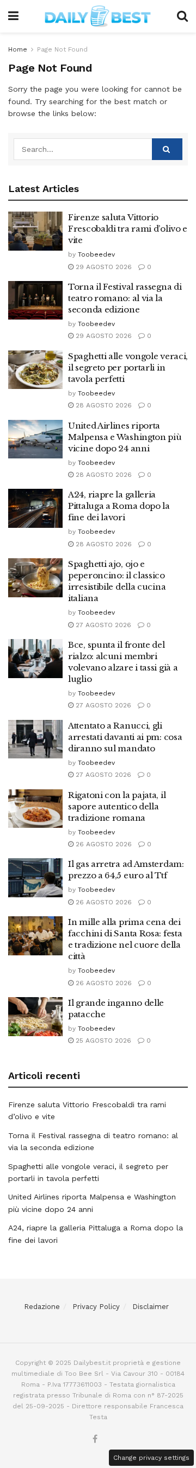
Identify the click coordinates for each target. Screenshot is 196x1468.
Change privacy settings (151, 1457)
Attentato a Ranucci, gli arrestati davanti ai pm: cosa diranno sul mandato (125, 737)
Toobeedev (96, 254)
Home (17, 49)
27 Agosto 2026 (102, 625)
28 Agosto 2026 (103, 405)
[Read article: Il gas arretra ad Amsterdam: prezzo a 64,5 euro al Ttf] (35, 877)
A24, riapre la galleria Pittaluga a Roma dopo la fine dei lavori (119, 505)
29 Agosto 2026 (103, 267)
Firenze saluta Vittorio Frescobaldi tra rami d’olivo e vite (127, 228)
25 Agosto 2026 (102, 1040)
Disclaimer (150, 1307)
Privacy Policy (96, 1307)
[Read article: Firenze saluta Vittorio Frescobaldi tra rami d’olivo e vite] (35, 231)
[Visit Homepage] (98, 16)
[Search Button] (182, 16)
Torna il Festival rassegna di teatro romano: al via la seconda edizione (124, 298)
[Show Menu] (13, 16)
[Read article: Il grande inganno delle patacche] (35, 1016)
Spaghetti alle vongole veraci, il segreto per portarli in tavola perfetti (128, 367)
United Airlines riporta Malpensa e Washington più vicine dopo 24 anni (125, 437)
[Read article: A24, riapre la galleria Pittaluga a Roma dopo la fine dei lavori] (35, 508)
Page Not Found (62, 49)
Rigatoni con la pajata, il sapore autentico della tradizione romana (117, 806)
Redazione (42, 1307)
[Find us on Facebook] (95, 1439)
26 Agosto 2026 (103, 844)
